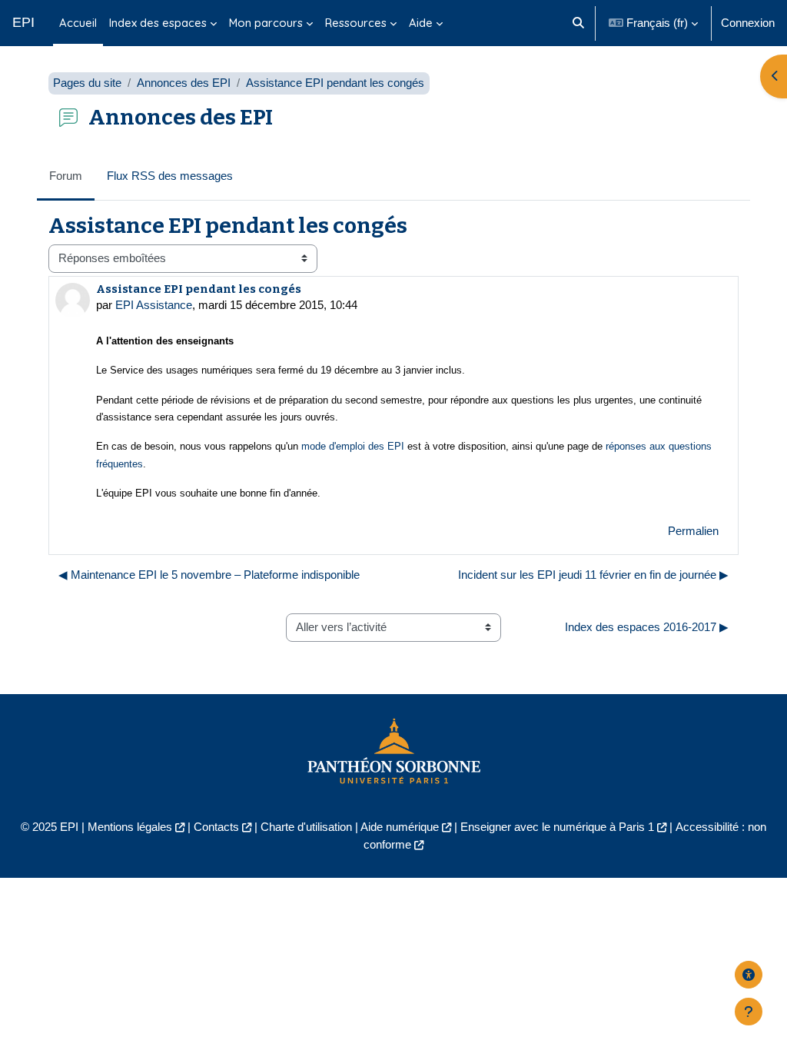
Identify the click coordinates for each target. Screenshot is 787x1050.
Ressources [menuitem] (356, 22)
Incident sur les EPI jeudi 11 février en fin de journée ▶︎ (593, 574)
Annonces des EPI (184, 82)
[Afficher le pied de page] (748, 1011)
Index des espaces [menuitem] (158, 22)
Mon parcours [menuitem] (266, 22)
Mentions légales (130, 826)
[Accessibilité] (748, 975)
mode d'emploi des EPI (352, 446)
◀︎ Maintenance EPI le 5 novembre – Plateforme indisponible (209, 574)
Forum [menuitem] (65, 175)
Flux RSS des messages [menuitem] (170, 175)
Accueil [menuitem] (78, 22)
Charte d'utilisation (306, 826)
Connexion (748, 22)
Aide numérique (399, 826)
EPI (23, 22)
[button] (578, 23)
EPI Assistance (153, 304)
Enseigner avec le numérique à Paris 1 (557, 826)
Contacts (216, 826)
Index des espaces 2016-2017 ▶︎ (647, 626)
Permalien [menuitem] (693, 530)
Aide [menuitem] (421, 22)
